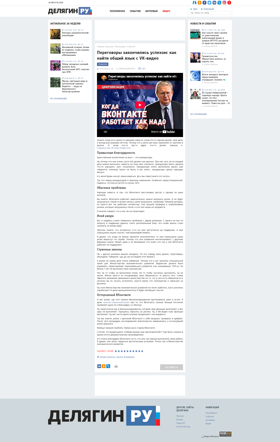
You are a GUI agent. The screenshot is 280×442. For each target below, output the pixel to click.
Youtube (180, 416)
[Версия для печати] (116, 366)
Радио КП (180, 423)
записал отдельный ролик (116, 302)
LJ (108, 366)
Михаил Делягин (127, 68)
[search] (192, 13)
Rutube (179, 419)
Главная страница (105, 46)
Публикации (120, 46)
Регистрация (209, 9)
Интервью (151, 11)
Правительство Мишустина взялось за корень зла (214, 59)
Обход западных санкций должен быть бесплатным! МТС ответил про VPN (75, 68)
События (135, 11)
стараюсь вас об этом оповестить (114, 148)
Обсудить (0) (171, 367)
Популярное (117, 11)
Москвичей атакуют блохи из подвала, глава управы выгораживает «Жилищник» (75, 51)
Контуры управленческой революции (75, 34)
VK (99, 366)
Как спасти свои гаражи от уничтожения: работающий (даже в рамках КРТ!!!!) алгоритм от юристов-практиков (215, 38)
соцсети (119, 357)
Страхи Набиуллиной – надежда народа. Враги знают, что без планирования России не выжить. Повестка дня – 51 (216, 98)
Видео (166, 11)
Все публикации (58, 99)
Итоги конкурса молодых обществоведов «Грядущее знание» (215, 77)
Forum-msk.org (183, 426)
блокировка (129, 357)
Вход (195, 9)
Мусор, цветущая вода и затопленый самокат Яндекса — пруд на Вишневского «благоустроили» (74, 86)
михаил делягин (107, 357)
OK (104, 366)
